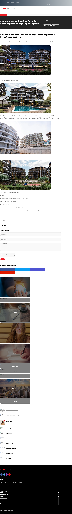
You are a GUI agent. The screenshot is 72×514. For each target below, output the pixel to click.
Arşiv (52, 4)
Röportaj (46, 12)
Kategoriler (46, 21)
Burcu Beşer (8, 458)
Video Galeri (48, 4)
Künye (8, 2)
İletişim (58, 512)
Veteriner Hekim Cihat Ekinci (12, 410)
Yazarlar (12, 2)
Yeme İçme (63, 12)
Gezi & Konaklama (14, 12)
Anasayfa (46, 20)
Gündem (21, 12)
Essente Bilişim (4, 510)
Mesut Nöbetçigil (9, 453)
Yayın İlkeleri (17, 2)
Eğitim (8, 12)
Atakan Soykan (9, 443)
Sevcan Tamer (9, 438)
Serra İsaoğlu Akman (10, 428)
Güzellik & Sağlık (27, 12)
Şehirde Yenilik (56, 12)
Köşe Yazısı (34, 12)
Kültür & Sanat (40, 12)
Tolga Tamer (9, 433)
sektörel (50, 12)
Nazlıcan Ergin (9, 421)
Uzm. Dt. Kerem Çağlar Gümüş (12, 415)
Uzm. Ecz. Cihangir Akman (11, 448)
